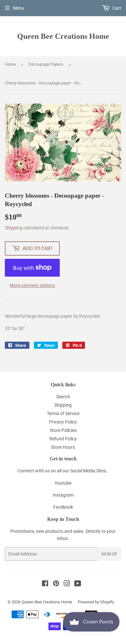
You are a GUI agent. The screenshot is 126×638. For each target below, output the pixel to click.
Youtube (63, 483)
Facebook (63, 507)
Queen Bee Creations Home (63, 36)
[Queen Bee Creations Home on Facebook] (45, 584)
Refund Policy (63, 438)
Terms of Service (63, 413)
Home (10, 64)
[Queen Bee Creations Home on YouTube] (77, 584)
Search (63, 396)
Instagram (63, 495)
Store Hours (63, 447)
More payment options (32, 285)
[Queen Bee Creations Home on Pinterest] (56, 584)
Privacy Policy (63, 421)
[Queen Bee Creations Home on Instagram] (67, 584)
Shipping (13, 227)
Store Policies (63, 430)
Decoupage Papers (45, 64)
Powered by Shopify (96, 602)
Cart (116, 8)
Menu (18, 8)
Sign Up (109, 554)
